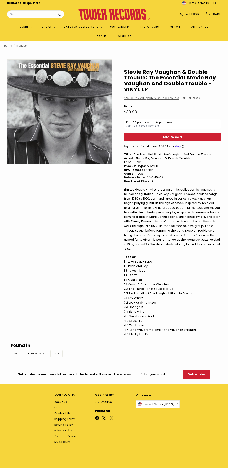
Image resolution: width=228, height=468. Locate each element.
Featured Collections (81, 27)
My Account (62, 442)
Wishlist (124, 36)
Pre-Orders (150, 27)
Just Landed (120, 27)
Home (8, 45)
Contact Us (62, 413)
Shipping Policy (64, 419)
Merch (175, 27)
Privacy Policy (63, 430)
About (102, 36)
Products (22, 45)
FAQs (57, 407)
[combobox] (35, 14)
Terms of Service (66, 436)
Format (46, 27)
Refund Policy (63, 424)
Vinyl (56, 353)
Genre (24, 27)
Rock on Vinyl (36, 353)
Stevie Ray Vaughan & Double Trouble (151, 98)
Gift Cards (200, 27)
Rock (17, 353)
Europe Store (31, 3)
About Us (60, 402)
